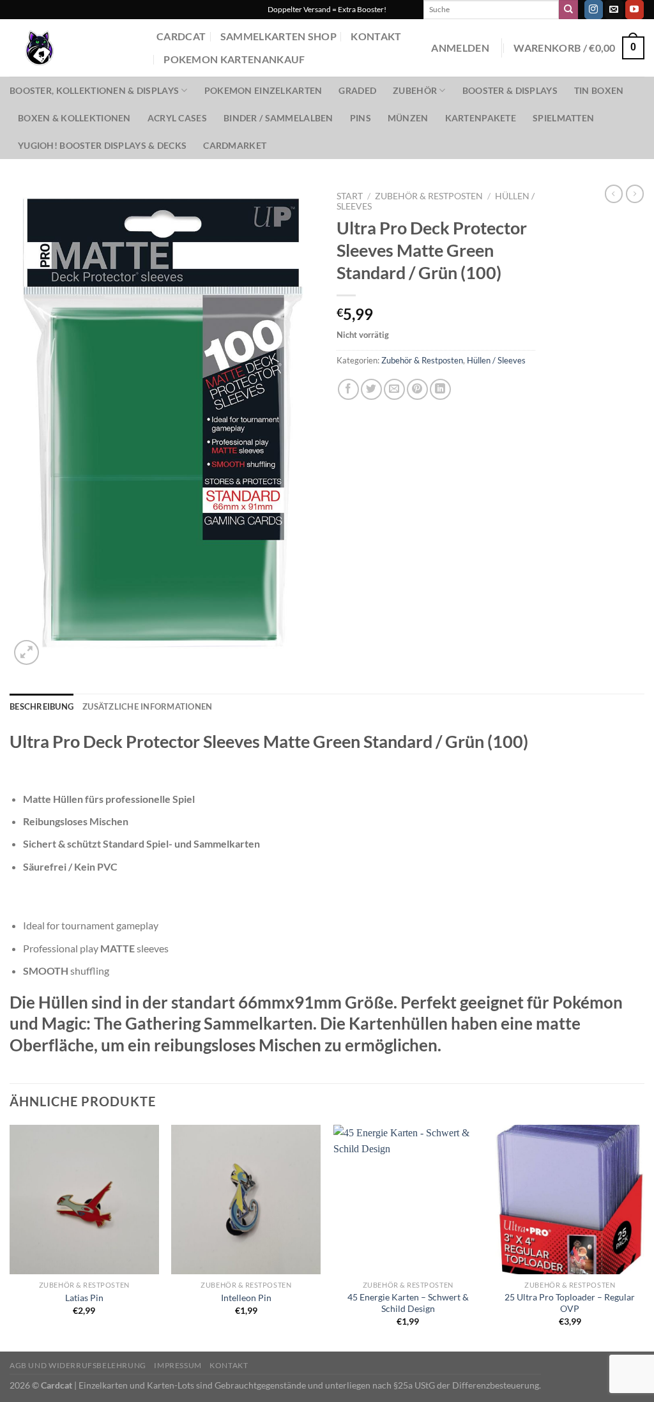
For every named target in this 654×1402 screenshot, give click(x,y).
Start (350, 196)
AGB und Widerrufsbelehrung (78, 1365)
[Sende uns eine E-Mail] (614, 9)
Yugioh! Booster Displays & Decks (102, 145)
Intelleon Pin (246, 1297)
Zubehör (415, 90)
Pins (360, 117)
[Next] (643, 1237)
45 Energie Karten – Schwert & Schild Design (408, 1303)
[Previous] (10, 1237)
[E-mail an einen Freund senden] (394, 389)
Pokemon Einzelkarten (263, 90)
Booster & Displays (510, 90)
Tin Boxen (599, 90)
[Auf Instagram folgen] (593, 9)
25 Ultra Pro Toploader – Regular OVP (570, 1303)
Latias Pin (84, 1297)
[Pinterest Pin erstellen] (417, 389)
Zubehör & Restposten (429, 196)
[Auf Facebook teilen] (348, 389)
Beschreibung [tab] (41, 706)
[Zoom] (26, 652)
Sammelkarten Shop (278, 36)
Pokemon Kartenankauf (234, 59)
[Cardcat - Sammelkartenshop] (73, 48)
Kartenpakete (480, 117)
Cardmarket (234, 145)
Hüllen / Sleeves (496, 360)
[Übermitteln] (568, 9)
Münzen (408, 117)
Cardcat (181, 36)
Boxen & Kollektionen (74, 117)
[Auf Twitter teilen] (371, 389)
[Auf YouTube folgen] (634, 9)
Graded (357, 90)
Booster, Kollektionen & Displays (94, 90)
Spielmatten (563, 117)
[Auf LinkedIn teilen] (440, 389)
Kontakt (376, 36)
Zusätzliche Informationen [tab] (147, 706)
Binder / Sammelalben (278, 117)
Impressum (178, 1365)
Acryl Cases (177, 117)
